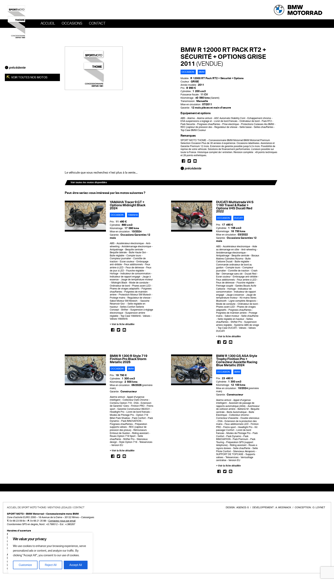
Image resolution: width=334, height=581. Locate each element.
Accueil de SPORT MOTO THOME (26, 507)
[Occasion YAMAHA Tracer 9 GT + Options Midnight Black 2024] (85, 216)
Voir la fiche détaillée (123, 324)
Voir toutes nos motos (29, 77)
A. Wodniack (283, 507)
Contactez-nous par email (62, 520)
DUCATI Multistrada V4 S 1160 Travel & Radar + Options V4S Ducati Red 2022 (235, 206)
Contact (97, 23)
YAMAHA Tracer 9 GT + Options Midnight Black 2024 (127, 205)
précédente (17, 67)
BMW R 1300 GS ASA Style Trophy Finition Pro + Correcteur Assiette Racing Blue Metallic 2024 (236, 360)
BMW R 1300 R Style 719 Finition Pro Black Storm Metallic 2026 (128, 359)
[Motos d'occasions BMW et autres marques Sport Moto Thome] (16, 21)
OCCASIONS (72, 23)
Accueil (48, 23)
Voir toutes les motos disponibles (89, 182)
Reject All (50, 564)
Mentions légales (60, 507)
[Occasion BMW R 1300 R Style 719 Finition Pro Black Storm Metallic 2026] (85, 369)
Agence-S (242, 507)
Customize (25, 564)
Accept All (75, 564)
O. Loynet (319, 507)
